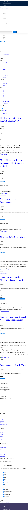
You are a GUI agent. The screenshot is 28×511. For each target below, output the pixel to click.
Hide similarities (7, 463)
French (5, 81)
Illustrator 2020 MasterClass (12, 237)
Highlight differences (8, 465)
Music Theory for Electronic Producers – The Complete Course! (12, 163)
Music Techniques (3, 155)
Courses (4, 37)
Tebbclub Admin (6, 62)
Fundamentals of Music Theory (14, 365)
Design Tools (2, 232)
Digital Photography (3, 273)
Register (4, 5)
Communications (3, 195)
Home (4, 35)
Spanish (5, 85)
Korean (5, 83)
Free (4, 69)
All (4, 67)
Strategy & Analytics (4, 113)
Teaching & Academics (7, 55)
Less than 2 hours (6, 101)
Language (2, 312)
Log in (1, 5)
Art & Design (6, 54)
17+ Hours (5, 103)
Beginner (5, 77)
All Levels (5, 75)
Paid (4, 70)
